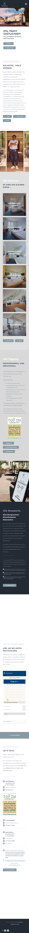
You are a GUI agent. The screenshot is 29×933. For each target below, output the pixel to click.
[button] (2, 930)
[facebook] (5, 931)
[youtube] (8, 931)
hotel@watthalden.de (10, 787)
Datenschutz (13, 924)
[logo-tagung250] (9, 793)
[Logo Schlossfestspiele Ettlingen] (14, 860)
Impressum (20, 922)
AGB (17, 924)
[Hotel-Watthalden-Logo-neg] (5, 2)
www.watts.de (8, 843)
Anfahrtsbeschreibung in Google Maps (14, 850)
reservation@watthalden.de (11, 822)
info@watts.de (8, 838)
